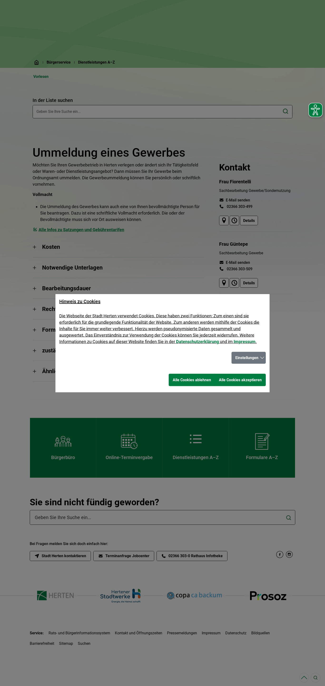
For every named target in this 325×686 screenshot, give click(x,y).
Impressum (245, 341)
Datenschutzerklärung (197, 341)
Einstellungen (246, 357)
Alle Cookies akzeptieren (240, 379)
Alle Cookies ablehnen (192, 379)
